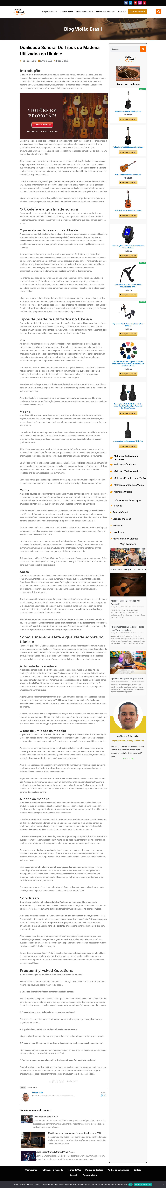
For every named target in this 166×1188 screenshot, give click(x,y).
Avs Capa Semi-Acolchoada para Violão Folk (128, 441)
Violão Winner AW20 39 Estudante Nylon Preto (128, 147)
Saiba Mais (128, 758)
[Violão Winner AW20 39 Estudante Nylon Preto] (128, 136)
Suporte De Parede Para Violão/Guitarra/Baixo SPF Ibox (128, 325)
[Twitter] (104, 1095)
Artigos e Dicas (48, 11)
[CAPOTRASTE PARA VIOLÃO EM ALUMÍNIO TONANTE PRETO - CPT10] (128, 274)
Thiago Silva (37, 1092)
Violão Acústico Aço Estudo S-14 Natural (128, 210)
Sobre (23, 1087)
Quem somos (31, 1170)
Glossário (73, 1175)
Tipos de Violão (90, 1175)
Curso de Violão (66, 11)
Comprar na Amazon (129, 119)
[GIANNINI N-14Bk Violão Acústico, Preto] (128, 100)
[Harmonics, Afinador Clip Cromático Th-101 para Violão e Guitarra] (128, 235)
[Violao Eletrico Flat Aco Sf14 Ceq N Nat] (128, 166)
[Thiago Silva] (25, 1097)
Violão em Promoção (137, 11)
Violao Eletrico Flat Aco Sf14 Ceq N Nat (128, 175)
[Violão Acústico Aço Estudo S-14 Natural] (128, 199)
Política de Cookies (94, 1170)
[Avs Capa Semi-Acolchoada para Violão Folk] (128, 430)
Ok (130, 1184)
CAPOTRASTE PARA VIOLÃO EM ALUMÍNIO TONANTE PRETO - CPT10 (128, 286)
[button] (158, 11)
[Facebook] (102, 1095)
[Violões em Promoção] (64, 116)
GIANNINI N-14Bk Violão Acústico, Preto (128, 111)
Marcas (121, 11)
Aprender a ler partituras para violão (127, 678)
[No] (163, 1184)
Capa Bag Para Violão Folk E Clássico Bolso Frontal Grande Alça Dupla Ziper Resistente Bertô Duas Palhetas (128, 406)
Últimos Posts (32, 1087)
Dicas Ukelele (62, 61)
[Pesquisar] (143, 49)
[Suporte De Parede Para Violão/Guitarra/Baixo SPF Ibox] (128, 313)
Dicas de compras (83, 11)
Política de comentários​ (118, 1170)
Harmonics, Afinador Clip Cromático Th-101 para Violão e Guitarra (128, 247)
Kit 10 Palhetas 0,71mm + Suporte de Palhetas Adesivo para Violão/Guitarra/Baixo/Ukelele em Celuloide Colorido (128, 364)
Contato (137, 1170)
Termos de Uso (74, 1170)
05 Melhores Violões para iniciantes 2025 (128, 569)
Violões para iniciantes (105, 11)
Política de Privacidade (52, 1170)
